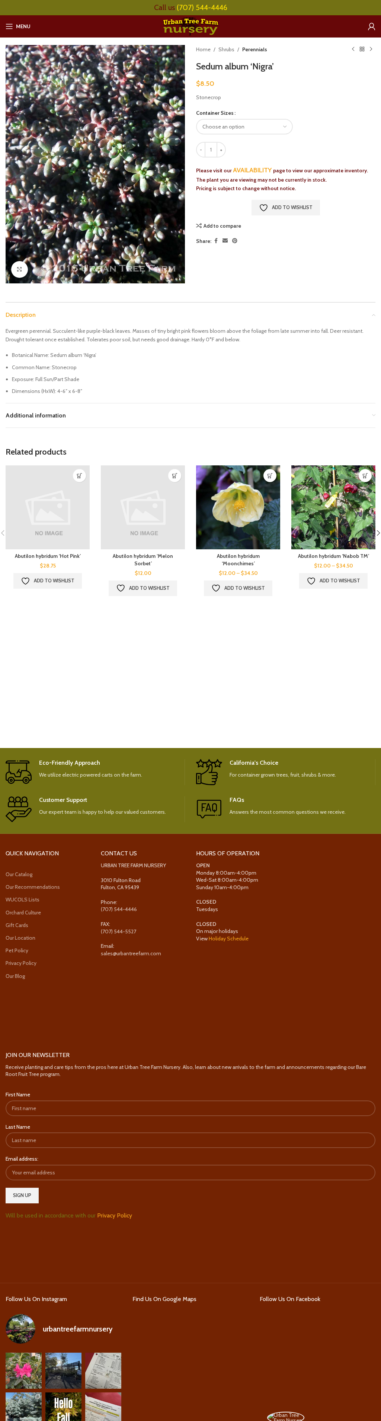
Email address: (22, 1158)
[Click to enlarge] (19, 269)
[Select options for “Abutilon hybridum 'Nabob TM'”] (365, 475)
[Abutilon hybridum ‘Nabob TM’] (333, 507)
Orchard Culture (23, 912)
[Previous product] (353, 49)
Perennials (254, 49)
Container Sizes (215, 113)
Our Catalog (19, 874)
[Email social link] (225, 241)
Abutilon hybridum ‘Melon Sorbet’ (143, 560)
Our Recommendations (33, 887)
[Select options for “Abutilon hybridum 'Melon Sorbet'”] (174, 475)
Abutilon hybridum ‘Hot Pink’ (48, 556)
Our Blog (15, 976)
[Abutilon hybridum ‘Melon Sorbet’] (143, 507)
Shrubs (226, 49)
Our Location (20, 937)
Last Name (18, 1127)
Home (203, 49)
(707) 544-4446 (202, 7)
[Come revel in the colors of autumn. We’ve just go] (24, 1371)
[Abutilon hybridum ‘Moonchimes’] (238, 507)
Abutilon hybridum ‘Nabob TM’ (333, 556)
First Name (18, 1094)
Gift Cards (17, 925)
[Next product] (370, 49)
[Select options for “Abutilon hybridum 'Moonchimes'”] (269, 475)
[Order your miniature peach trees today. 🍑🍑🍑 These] (103, 1371)
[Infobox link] (95, 772)
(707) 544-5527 (118, 931)
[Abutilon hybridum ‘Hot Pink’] (48, 507)
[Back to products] (362, 49)
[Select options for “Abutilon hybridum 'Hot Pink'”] (79, 475)
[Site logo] (190, 25)
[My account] (371, 26)
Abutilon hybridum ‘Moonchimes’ (238, 560)
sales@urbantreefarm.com (131, 953)
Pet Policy (17, 950)
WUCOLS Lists (22, 899)
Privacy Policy (21, 963)
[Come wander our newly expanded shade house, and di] (63, 1371)
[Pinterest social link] (235, 241)
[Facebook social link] (215, 241)
